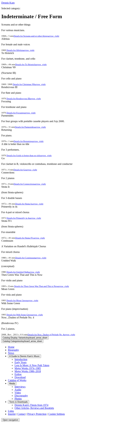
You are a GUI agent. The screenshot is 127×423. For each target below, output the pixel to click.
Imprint (12, 414)
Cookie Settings (56, 414)
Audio (18, 389)
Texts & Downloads (18, 402)
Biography (13, 350)
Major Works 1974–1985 (28, 368)
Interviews (20, 386)
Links (11, 411)
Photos (18, 398)
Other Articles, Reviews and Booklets (34, 408)
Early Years (20, 362)
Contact (21, 414)
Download (20, 377)
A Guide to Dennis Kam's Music (24, 356)
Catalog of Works (17, 380)
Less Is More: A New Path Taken (32, 365)
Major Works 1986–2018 (28, 371)
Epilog (18, 374)
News (11, 353)
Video (18, 392)
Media (12, 383)
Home (11, 347)
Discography (21, 395)
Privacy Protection (36, 414)
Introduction (21, 359)
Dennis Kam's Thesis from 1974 (31, 405)
